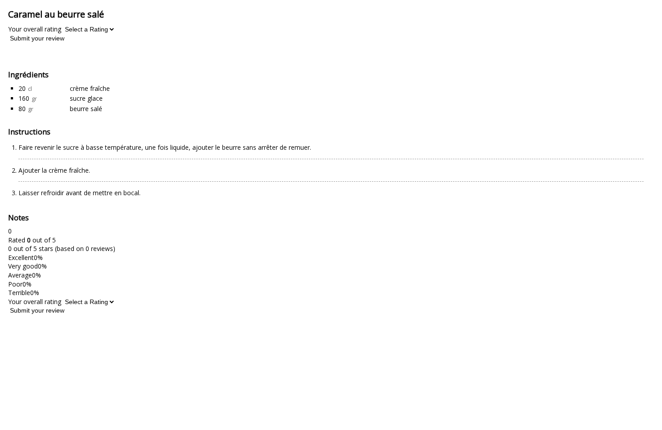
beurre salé (86, 108)
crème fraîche (90, 88)
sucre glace (86, 98)
